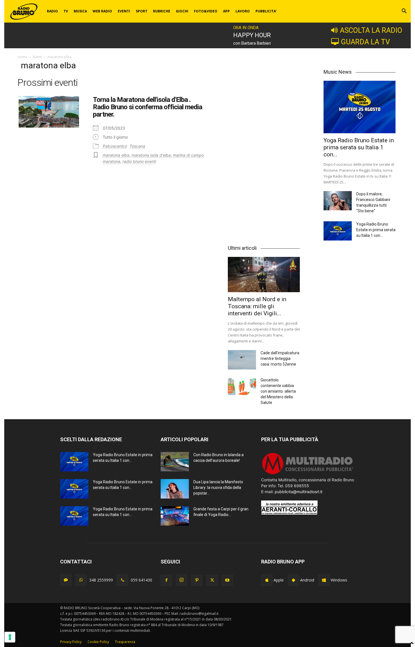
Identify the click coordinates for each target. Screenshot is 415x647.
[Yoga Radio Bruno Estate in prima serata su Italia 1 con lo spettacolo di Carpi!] (360, 107)
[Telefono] (122, 580)
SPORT (141, 11)
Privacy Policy (71, 641)
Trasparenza (125, 641)
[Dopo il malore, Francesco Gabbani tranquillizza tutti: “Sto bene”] (338, 201)
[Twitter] (212, 580)
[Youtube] (227, 580)
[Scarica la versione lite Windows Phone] (323, 580)
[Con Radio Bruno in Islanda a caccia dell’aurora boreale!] (175, 461)
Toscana (137, 146)
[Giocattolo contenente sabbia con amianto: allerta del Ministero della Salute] (242, 387)
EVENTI (124, 11)
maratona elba (116, 155)
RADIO (52, 11)
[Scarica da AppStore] (266, 580)
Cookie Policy (98, 641)
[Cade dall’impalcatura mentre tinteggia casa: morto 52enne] (242, 360)
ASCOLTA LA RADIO (371, 30)
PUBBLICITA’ (266, 11)
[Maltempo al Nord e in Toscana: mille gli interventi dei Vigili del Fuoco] (264, 274)
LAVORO (242, 11)
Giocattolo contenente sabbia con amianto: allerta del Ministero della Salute (278, 391)
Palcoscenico (115, 146)
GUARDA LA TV (365, 42)
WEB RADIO (102, 11)
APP (226, 11)
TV (66, 11)
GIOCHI (182, 11)
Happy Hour (252, 35)
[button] (404, 11)
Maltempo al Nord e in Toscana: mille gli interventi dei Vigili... (257, 306)
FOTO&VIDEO (205, 11)
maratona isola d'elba (151, 155)
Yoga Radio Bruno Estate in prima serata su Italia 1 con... (359, 147)
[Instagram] (181, 580)
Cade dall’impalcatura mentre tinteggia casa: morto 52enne (280, 358)
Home (22, 56)
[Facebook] (166, 580)
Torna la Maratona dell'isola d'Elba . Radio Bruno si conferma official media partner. (147, 107)
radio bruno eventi (139, 161)
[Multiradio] (307, 473)
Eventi (37, 56)
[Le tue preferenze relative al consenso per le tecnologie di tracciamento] (10, 637)
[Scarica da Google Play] (293, 580)
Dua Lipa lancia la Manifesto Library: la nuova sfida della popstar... (218, 487)
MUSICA (80, 11)
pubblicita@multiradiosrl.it (298, 491)
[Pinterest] (196, 580)
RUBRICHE (161, 11)
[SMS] (65, 580)
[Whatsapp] (81, 580)
